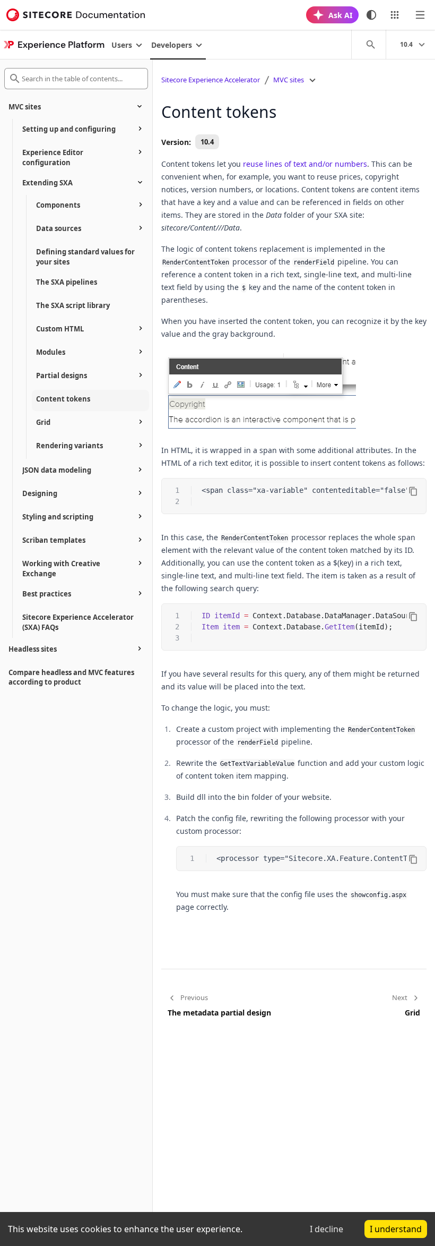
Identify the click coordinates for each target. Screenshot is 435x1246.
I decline (326, 1229)
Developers (171, 45)
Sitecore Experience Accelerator (210, 79)
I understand (396, 1229)
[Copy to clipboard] (413, 491)
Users (121, 45)
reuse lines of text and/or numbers (305, 164)
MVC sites (288, 79)
